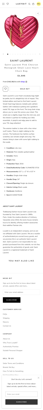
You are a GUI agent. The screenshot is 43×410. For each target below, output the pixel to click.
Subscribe (21, 402)
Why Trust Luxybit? (10, 343)
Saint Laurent (21, 60)
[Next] (39, 54)
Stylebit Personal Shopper (12, 350)
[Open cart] (33, 4)
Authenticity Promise (10, 346)
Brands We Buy (8, 367)
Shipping (6, 318)
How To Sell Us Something (13, 371)
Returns (6, 322)
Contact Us (7, 326)
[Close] (38, 378)
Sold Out (25, 89)
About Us (6, 339)
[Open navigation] (3, 4)
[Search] (29, 4)
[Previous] (3, 54)
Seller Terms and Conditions (13, 363)
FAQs (5, 314)
